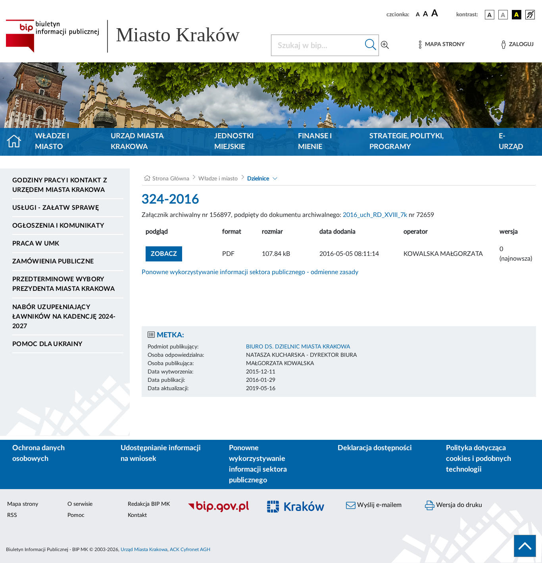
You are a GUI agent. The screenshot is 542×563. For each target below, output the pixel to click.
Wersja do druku (458, 505)
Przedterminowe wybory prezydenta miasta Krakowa (63, 284)
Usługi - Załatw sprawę (55, 208)
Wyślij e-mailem (379, 505)
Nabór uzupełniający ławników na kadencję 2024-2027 (63, 316)
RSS (12, 515)
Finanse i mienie (315, 142)
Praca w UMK (36, 243)
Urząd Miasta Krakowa (137, 142)
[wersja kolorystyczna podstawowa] (490, 15)
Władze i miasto (52, 142)
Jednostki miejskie (234, 142)
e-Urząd (511, 142)
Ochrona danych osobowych (38, 453)
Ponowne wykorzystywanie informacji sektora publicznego (258, 464)
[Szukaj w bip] (371, 45)
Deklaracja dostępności (375, 448)
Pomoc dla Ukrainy (47, 344)
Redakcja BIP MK (149, 504)
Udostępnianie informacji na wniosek (161, 453)
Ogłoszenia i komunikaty (58, 225)
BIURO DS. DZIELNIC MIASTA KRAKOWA (298, 347)
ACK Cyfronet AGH (190, 549)
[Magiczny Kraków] (299, 511)
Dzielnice (258, 179)
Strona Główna (170, 179)
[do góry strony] (525, 546)
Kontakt (137, 515)
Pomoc (76, 515)
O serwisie (79, 504)
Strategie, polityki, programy (406, 142)
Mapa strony (22, 504)
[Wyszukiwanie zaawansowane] (385, 45)
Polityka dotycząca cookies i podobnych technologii (478, 459)
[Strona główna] (17, 142)
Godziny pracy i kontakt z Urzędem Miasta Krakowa (59, 185)
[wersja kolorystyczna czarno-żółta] (517, 15)
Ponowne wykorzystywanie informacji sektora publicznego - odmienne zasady (250, 272)
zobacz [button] (166, 253)
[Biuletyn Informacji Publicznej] (220, 511)
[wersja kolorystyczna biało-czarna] (503, 15)
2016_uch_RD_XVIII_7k (375, 215)
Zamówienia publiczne (53, 261)
